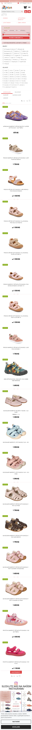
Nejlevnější (18, 92)
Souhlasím (16, 727)
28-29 (12, 76)
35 (12, 82)
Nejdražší (5, 95)
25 (6, 74)
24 (23, 72)
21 (6, 72)
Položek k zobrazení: (16, 37)
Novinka (12, 30)
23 (17, 72)
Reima (23, 59)
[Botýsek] (6, 7)
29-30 (24, 76)
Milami (19, 57)
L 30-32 (22, 85)
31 (18, 78)
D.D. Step (24, 53)
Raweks (16, 59)
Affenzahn (20, 49)
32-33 (12, 80)
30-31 (12, 78)
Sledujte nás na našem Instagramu (16, 687)
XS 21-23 (24, 82)
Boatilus (17, 51)
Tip (16, 30)
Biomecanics (8, 51)
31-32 (24, 78)
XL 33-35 (7, 87)
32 (6, 80)
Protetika (7, 59)
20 (17, 70)
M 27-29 (14, 85)
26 (11, 74)
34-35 (6, 82)
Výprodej (22, 30)
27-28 (23, 74)
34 (24, 80)
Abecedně (5, 98)
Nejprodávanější (17, 95)
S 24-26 (7, 85)
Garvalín (25, 55)
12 (27, 101)
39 (17, 82)
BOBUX (25, 51)
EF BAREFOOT (8, 55)
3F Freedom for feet (10, 49)
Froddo (17, 55)
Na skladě (7, 27)
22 (11, 72)
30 (6, 78)
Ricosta (7, 61)
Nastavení (16, 721)
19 (11, 70)
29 (18, 76)
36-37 (14, 87)
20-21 (23, 70)
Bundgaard (8, 53)
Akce (5, 30)
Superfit (23, 61)
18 (5, 70)
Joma (6, 57)
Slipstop (14, 61)
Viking (6, 63)
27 (17, 74)
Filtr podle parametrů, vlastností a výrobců (15, 42)
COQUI (16, 53)
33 (18, 80)
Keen (13, 57)
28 (6, 76)
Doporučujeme (7, 92)
